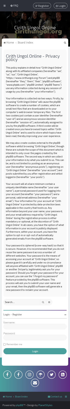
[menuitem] (14, 5)
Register (17, 314)
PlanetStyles (45, 405)
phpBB (19, 405)
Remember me (14, 344)
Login (6, 314)
